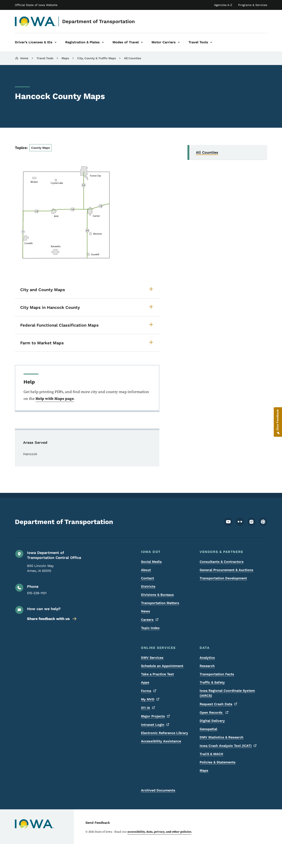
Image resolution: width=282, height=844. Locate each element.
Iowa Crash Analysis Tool (226, 746)
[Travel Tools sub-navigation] (211, 42)
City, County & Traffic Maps (96, 58)
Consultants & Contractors (222, 562)
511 (145, 708)
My (147, 699)
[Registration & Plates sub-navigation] (103, 42)
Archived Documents (158, 790)
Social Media (151, 562)
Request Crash (216, 704)
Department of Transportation (98, 21)
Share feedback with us (48, 618)
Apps (145, 682)
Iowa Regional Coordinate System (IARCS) (227, 693)
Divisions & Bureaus (157, 595)
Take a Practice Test (157, 674)
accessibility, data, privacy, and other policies (159, 832)
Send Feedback (97, 823)
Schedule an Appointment (162, 666)
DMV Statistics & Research (221, 737)
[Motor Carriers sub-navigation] (179, 42)
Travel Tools (45, 58)
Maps (65, 58)
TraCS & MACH (211, 754)
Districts (148, 586)
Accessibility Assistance (161, 741)
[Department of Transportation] (35, 21)
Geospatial (208, 729)
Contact (147, 578)
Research (207, 666)
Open (212, 712)
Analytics (207, 658)
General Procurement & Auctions (226, 570)
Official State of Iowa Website (36, 5)
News (145, 611)
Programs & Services (252, 5)
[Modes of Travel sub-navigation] (142, 42)
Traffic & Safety (212, 682)
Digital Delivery (212, 721)
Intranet (152, 725)
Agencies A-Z (223, 5)
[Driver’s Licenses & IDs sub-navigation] (55, 42)
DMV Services (152, 658)
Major (153, 716)
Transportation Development (223, 578)
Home (24, 58)
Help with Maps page (55, 398)
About (146, 570)
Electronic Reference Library (164, 733)
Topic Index (150, 628)
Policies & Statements (218, 762)
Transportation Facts (217, 674)
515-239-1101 (36, 593)
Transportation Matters (160, 603)
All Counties (132, 58)
